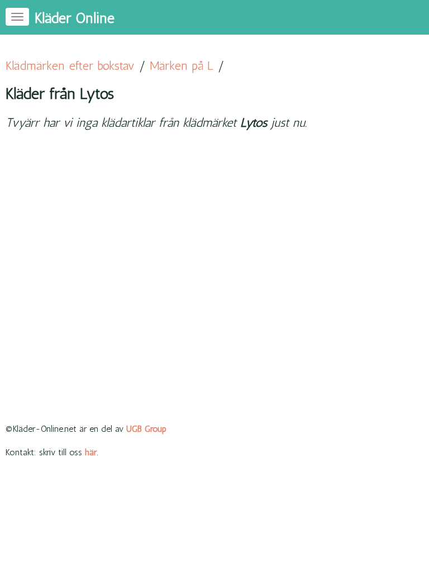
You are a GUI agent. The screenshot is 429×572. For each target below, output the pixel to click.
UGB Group (146, 428)
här (91, 452)
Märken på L (181, 65)
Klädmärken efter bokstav (70, 65)
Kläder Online (75, 18)
